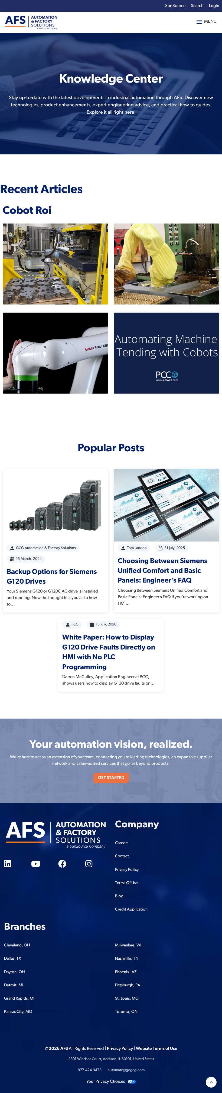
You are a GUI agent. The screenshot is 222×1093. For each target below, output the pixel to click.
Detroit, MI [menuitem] (13, 985)
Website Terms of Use (156, 1049)
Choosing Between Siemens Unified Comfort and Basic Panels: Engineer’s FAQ (162, 571)
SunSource (175, 6)
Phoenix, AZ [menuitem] (126, 972)
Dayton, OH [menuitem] (14, 972)
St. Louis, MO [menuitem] (127, 999)
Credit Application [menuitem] (131, 910)
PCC (74, 624)
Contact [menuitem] (122, 856)
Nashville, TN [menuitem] (126, 959)
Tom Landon (137, 548)
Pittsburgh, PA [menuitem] (127, 985)
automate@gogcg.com (126, 1070)
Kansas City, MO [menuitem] (18, 1012)
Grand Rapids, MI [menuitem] (19, 999)
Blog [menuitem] (119, 896)
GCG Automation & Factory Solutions (46, 548)
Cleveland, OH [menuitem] (17, 945)
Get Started (111, 778)
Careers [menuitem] (121, 843)
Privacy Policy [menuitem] (127, 870)
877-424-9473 (90, 1070)
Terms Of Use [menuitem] (126, 883)
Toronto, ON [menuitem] (126, 1012)
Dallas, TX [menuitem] (12, 959)
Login (214, 6)
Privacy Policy (120, 1049)
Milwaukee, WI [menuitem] (128, 945)
